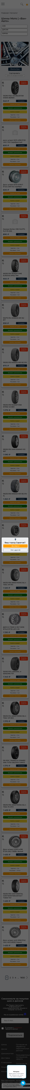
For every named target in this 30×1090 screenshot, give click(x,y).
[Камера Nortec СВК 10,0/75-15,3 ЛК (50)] (15, 221)
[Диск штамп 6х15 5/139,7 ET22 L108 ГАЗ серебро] (15, 177)
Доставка (5, 1058)
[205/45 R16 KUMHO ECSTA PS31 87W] (15, 530)
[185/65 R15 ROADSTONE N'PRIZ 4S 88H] (15, 397)
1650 (22, 977)
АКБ (4, 26)
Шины (4, 1045)
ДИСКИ (5, 30)
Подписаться (15, 1035)
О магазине (6, 1062)
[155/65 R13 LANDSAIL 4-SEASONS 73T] (15, 663)
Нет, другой (15, 550)
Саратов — (15, 114)
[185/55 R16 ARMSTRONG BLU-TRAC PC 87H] (15, 797)
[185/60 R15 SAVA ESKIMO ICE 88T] (15, 441)
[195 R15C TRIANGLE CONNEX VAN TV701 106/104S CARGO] (15, 752)
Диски (4, 1049)
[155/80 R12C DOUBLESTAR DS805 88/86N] (15, 88)
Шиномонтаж (7, 1054)
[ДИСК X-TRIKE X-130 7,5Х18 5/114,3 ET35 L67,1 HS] (15, 619)
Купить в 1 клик (15, 104)
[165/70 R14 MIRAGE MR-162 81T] (15, 310)
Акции (4, 1067)
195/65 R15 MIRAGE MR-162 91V (15, 362)
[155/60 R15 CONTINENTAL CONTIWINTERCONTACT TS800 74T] (15, 886)
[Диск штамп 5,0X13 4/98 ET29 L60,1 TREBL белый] (15, 841)
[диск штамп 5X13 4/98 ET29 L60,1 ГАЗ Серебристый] (15, 132)
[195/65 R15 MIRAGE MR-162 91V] (15, 354)
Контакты (5, 1071)
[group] (15, 54)
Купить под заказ (15, 120)
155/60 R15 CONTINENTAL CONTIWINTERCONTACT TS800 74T (13, 896)
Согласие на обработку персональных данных (22, 1048)
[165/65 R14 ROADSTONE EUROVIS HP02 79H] (15, 265)
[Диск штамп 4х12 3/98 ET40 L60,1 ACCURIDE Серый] (15, 932)
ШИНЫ (5, 33)
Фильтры (15, 69)
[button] (10, 64)
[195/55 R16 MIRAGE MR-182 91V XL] (15, 486)
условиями (18, 1027)
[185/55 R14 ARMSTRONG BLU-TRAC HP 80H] (15, 708)
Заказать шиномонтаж (15, 108)
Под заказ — (15, 117)
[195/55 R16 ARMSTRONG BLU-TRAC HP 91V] (15, 575)
